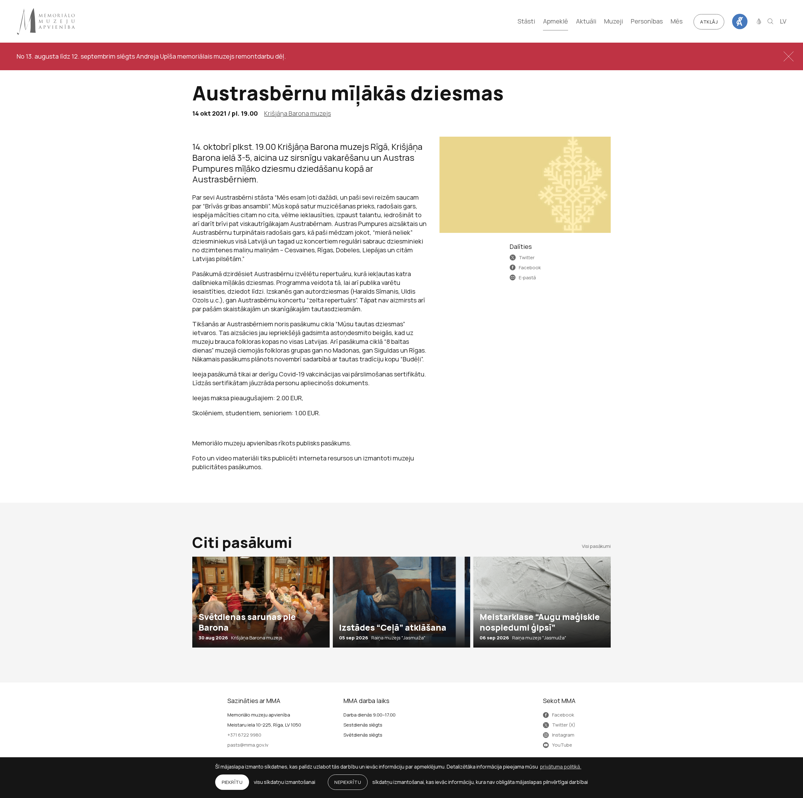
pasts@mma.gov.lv (248, 745)
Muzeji (613, 21)
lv (783, 21)
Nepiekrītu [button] (347, 782)
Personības (647, 21)
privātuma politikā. (560, 766)
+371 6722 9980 (244, 735)
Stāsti (526, 21)
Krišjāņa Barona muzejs (297, 113)
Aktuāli (586, 21)
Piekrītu (232, 782)
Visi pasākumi (596, 546)
